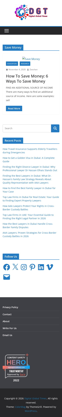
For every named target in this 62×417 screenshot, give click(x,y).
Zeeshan (34, 69)
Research (25, 63)
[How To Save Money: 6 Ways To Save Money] (31, 59)
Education (12, 63)
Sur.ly (22, 374)
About (6, 321)
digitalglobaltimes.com (16, 367)
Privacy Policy (10, 307)
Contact (7, 314)
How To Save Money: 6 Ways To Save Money (27, 78)
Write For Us (10, 328)
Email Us (7, 335)
